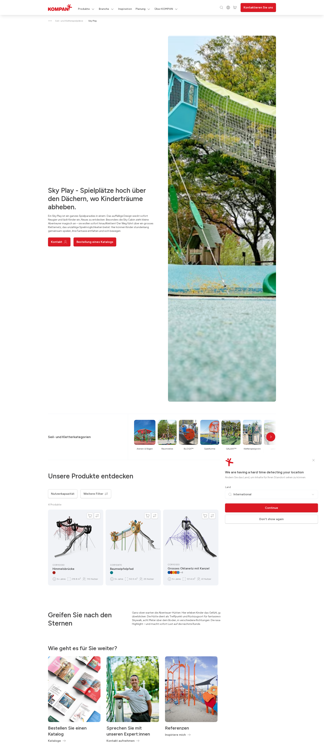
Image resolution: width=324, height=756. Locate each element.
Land (228, 487)
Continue (271, 508)
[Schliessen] (313, 460)
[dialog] (162, 378)
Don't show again (271, 519)
